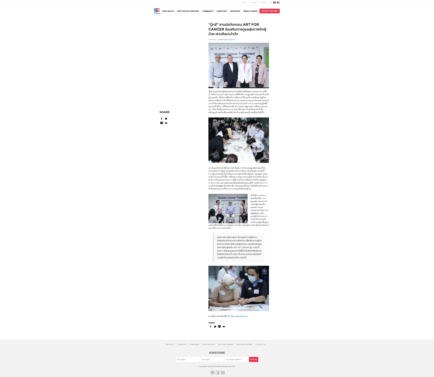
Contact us (264, 2)
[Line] (162, 123)
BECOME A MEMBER (226, 344)
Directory (222, 11)
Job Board (254, 2)
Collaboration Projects (226, 39)
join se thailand (269, 11)
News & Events (250, 11)
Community (207, 11)
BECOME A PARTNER (244, 344)
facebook (217, 372)
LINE (212, 372)
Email (222, 372)
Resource (235, 11)
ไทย (274, 2)
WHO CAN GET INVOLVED (188, 11)
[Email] (166, 123)
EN (278, 2)
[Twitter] (166, 119)
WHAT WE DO (168, 11)
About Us (170, 344)
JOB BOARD (194, 344)
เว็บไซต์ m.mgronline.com (238, 316)
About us (244, 2)
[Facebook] (162, 119)
